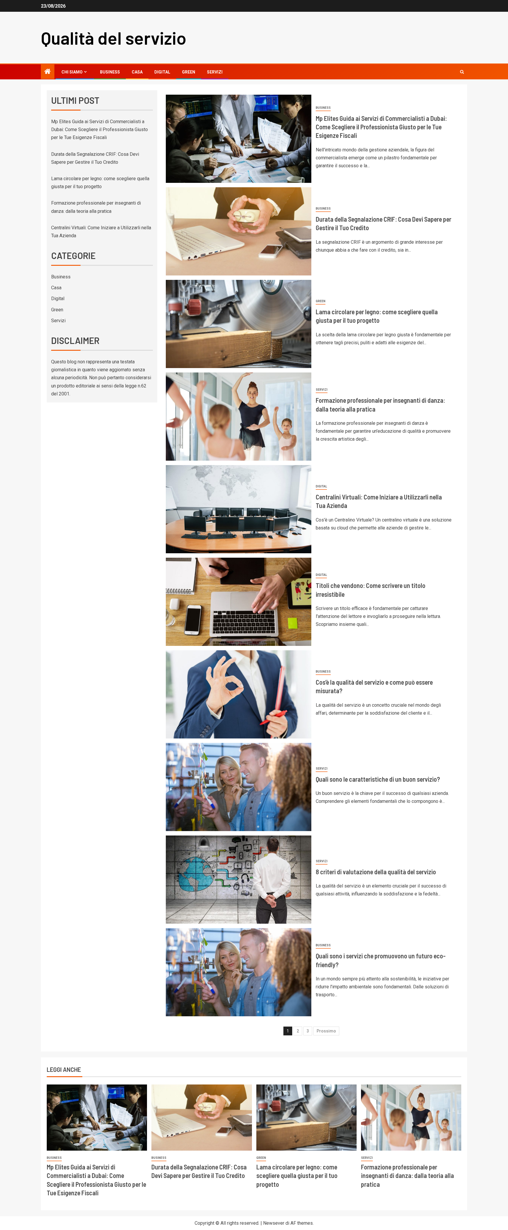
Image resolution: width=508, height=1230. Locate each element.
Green (188, 72)
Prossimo (326, 1031)
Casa (137, 72)
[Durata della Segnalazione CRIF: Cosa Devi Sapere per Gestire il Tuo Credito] (238, 231)
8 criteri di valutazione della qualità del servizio (376, 871)
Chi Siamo (72, 72)
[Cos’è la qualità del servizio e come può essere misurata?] (238, 694)
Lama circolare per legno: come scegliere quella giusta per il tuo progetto (296, 1175)
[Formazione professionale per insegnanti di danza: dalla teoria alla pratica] (238, 416)
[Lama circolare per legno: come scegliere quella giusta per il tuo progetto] (238, 324)
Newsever (273, 1223)
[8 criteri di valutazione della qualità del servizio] (238, 879)
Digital (162, 72)
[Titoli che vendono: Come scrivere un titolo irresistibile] (238, 602)
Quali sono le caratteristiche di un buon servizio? (378, 779)
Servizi (215, 72)
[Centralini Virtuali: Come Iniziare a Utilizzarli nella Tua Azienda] (238, 509)
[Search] (462, 72)
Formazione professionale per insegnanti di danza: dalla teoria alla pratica (407, 1175)
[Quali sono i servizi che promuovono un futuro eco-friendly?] (238, 972)
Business (110, 72)
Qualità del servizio (113, 37)
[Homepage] (47, 72)
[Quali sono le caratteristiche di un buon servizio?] (238, 787)
